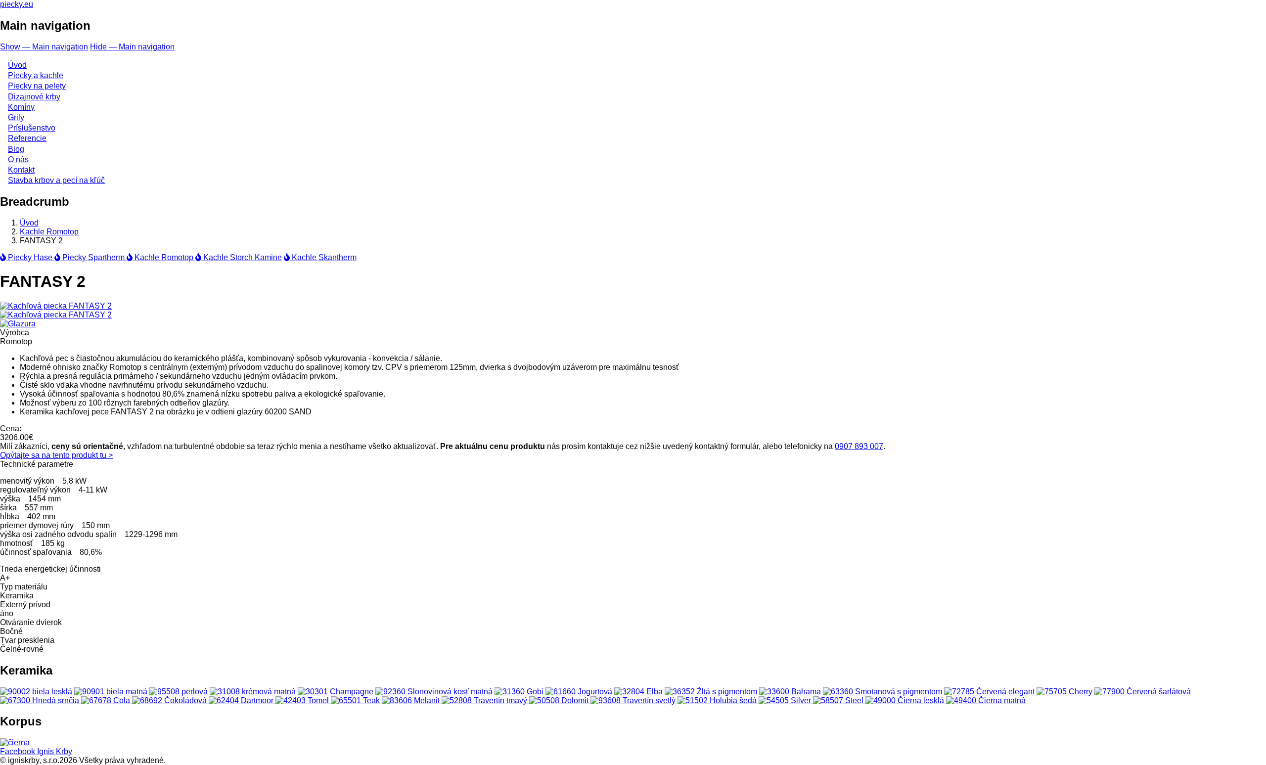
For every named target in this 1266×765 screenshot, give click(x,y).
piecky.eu (16, 4)
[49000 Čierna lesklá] (905, 700)
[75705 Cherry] (1065, 691)
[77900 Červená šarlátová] (1142, 691)
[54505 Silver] (786, 700)
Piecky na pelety (37, 86)
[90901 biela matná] (111, 691)
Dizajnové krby (34, 96)
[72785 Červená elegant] (990, 691)
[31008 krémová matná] (254, 691)
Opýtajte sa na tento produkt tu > (56, 455)
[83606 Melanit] (412, 700)
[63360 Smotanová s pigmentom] (883, 691)
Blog (16, 149)
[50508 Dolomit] (559, 700)
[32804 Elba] (639, 691)
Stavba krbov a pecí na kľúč (56, 180)
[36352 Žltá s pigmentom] (712, 691)
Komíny (21, 107)
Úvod (17, 65)
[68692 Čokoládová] (170, 700)
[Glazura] (18, 323)
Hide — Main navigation (132, 47)
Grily (16, 117)
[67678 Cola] (106, 700)
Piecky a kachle (35, 75)
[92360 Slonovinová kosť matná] (435, 691)
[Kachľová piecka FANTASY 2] (56, 306)
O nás (18, 159)
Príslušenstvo (31, 128)
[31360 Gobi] (520, 691)
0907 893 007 (859, 446)
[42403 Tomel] (303, 700)
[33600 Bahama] (791, 691)
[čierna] (15, 742)
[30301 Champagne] (336, 691)
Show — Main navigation (44, 47)
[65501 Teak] (356, 700)
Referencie (27, 138)
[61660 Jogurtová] (579, 691)
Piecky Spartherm (93, 257)
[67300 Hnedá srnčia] (40, 700)
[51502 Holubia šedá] (718, 700)
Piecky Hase (30, 257)
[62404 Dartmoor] (242, 700)
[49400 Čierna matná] (986, 700)
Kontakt (21, 170)
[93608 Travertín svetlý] (634, 700)
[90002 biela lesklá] (37, 691)
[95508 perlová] (179, 691)
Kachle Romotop (49, 231)
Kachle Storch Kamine (241, 257)
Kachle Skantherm (323, 257)
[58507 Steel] (839, 700)
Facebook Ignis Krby (36, 751)
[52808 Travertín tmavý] (485, 700)
